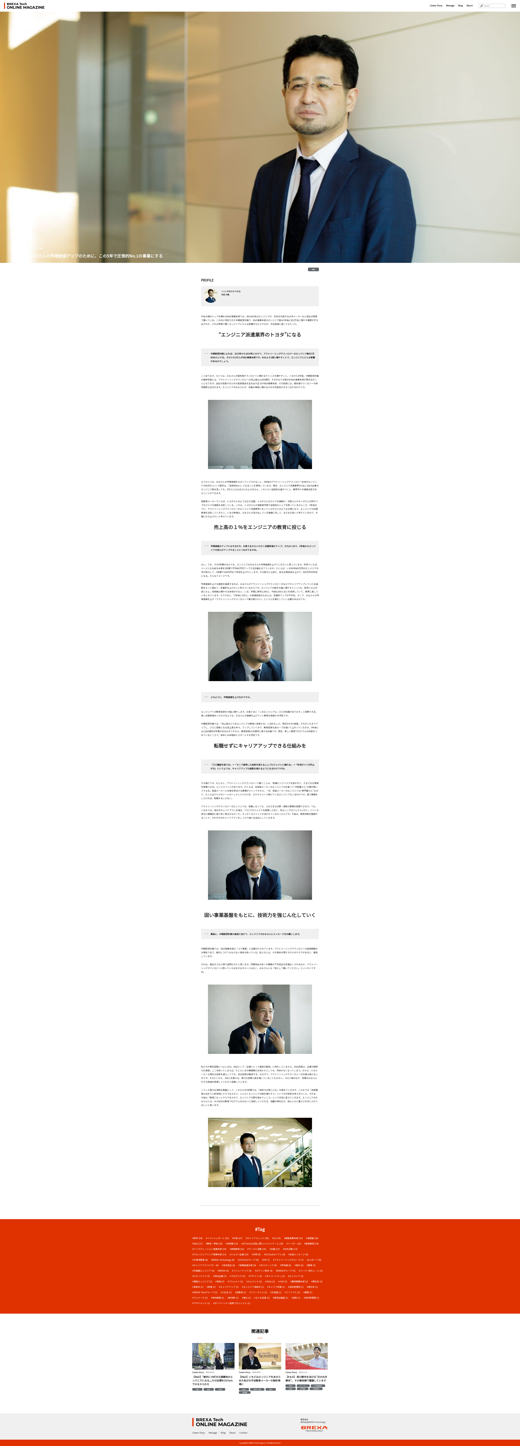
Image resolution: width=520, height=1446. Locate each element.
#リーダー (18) (293, 1243)
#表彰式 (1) (198, 1286)
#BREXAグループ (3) (285, 1270)
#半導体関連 (318, 1386)
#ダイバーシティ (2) (275, 1276)
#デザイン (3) (255, 1276)
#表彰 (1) (295, 1297)
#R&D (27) (197, 1243)
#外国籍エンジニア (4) (203, 1270)
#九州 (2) (282, 1281)
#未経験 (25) (232, 1243)
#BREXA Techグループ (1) (204, 1292)
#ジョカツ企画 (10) (239, 1254)
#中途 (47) (237, 1238)
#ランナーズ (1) (200, 1297)
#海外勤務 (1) (217, 1297)
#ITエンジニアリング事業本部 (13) (209, 1254)
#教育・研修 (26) (214, 1243)
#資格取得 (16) (237, 1249)
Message (450, 5)
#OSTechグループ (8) (248, 1259)
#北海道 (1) (276, 1292)
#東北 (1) (246, 1297)
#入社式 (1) (226, 1292)
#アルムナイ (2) (235, 1281)
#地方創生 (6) (228, 1265)
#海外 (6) (298, 1265)
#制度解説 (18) (311, 1243)
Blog (460, 5)
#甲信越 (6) (285, 1265)
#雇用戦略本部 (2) (299, 1281)
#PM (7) (266, 1259)
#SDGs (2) (270, 1281)
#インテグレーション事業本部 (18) (209, 1249)
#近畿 (220, 1389)
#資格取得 (316, 1389)
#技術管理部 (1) (296, 1286)
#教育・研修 (257, 1389)
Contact (243, 1432)
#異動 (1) (307, 1292)
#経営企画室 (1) (280, 1297)
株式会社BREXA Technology (313, 1422)
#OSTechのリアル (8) (274, 1254)
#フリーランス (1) (258, 1292)
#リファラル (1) (292, 1292)
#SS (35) (276, 1238)
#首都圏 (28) (312, 1238)
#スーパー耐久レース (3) (311, 1270)
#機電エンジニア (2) (202, 1281)
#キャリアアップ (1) (229, 1286)
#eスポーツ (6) (314, 1259)
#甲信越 (302, 1389)
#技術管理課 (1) (311, 1297)
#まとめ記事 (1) (262, 1297)
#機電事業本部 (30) (293, 1238)
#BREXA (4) (223, 1270)
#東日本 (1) (312, 1286)
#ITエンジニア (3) (201, 1276)
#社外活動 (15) (290, 1249)
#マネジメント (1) (201, 1303)
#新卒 (208, 1389)
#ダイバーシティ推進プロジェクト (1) (231, 1303)
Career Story (436, 5)
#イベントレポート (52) (217, 1238)
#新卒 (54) (197, 1238)
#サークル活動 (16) (256, 1249)
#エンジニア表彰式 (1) (253, 1286)
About (470, 5)
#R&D (313, 269)
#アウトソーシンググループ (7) (288, 1259)
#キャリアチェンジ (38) (257, 1238)
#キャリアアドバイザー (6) (205, 1265)
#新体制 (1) (233, 1297)
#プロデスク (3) (237, 1276)
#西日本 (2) (316, 1281)
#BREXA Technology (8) (223, 1259)
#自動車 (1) (240, 1292)
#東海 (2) (219, 1281)
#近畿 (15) (274, 1249)
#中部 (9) (256, 1254)
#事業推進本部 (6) (247, 1265)
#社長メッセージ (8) (298, 1254)
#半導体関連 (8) (200, 1259)
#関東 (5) (311, 1265)
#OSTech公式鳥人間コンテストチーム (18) (262, 1243)
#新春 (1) (211, 1286)
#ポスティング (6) (268, 1265)
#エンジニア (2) (295, 1276)
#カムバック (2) (254, 1281)
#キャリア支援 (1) (276, 1286)
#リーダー (303, 1386)
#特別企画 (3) (220, 1276)
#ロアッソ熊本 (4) (264, 1270)
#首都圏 (244, 1392)
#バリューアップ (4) (242, 1270)
